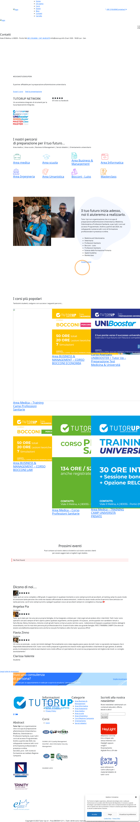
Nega (110, 814)
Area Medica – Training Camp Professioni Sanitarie (28, 406)
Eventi (38, 8)
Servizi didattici (81, 723)
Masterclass (108, 176)
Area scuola (50, 162)
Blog (37, 11)
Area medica (21, 162)
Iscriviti (104, 717)
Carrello (39, 16)
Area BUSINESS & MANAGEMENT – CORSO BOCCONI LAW (29, 466)
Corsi (38, 6)
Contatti (39, 13)
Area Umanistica (53, 176)
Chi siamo (39, 4)
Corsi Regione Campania (84, 718)
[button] (136, 797)
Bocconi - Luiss (81, 176)
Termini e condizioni (53, 708)
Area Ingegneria (24, 176)
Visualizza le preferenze (127, 814)
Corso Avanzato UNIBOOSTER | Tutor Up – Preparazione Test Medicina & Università (108, 359)
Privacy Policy (116, 818)
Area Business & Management (82, 162)
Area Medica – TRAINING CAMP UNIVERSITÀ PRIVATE (107, 512)
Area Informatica (112, 162)
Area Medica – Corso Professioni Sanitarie (66, 511)
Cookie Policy (107, 818)
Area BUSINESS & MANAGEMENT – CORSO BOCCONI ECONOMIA (68, 359)
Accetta (94, 814)
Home (38, 1)
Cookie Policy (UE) (52, 706)
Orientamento (80, 721)
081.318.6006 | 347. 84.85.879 (38, 38)
